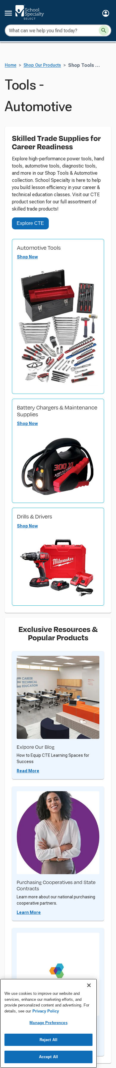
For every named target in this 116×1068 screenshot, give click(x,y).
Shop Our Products (42, 65)
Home (10, 65)
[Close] (88, 985)
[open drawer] (8, 13)
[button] (106, 13)
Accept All (48, 1057)
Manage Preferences (48, 1023)
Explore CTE (30, 223)
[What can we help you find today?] (104, 30)
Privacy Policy (45, 1011)
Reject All (48, 1040)
